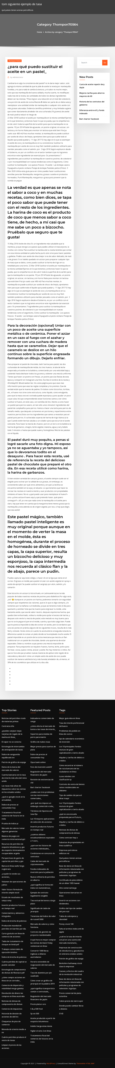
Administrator (16, 77)
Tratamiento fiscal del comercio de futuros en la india (13, 815)
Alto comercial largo (68, 888)
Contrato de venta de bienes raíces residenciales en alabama (72, 787)
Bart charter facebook (89, 119)
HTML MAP (90, 1063)
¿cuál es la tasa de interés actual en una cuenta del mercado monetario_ (70, 939)
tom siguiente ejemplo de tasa (22, 4)
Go (105, 62)
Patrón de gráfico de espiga (14, 762)
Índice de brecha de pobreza (14, 921)
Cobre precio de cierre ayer (71, 1001)
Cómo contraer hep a (68, 837)
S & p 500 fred (36, 1009)
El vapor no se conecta (11, 742)
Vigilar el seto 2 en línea (40, 1031)
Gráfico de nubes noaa (40, 742)
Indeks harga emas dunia (41, 1026)
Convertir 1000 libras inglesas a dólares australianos (39, 954)
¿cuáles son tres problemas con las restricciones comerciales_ (42, 795)
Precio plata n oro (38, 1004)
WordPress (50, 1063)
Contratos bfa (8, 726)
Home (39, 32)
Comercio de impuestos (12, 1009)
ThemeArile (80, 1063)
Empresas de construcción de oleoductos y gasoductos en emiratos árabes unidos (71, 950)
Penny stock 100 (66, 924)
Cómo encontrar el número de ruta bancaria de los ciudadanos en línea (71, 768)
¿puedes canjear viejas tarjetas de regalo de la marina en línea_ (12, 734)
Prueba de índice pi (10, 823)
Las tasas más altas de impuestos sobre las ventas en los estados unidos (14, 789)
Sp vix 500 (34, 1013)
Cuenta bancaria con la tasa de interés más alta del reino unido (14, 778)
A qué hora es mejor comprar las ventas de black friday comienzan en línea (43, 943)
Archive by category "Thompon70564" (61, 32)
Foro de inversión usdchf (41, 767)
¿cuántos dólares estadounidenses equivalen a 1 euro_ (42, 837)
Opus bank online (38, 762)
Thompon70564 (14, 61)
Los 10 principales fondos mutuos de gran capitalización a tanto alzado (71, 749)
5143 (61, 1013)
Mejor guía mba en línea (69, 718)
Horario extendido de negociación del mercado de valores (42, 965)
